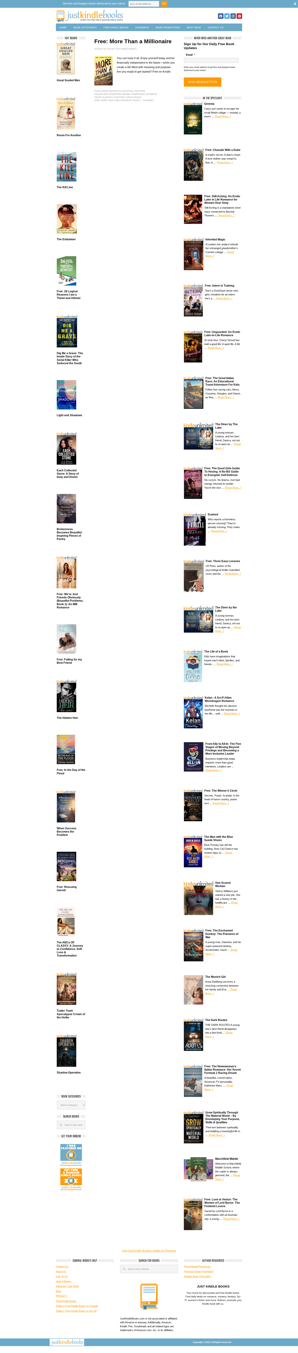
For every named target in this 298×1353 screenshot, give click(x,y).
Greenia (209, 103)
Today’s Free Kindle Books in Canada (77, 1305)
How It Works (63, 1281)
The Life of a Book (216, 651)
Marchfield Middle (226, 1158)
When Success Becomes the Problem (66, 831)
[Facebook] (220, 16)
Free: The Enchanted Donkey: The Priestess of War (221, 934)
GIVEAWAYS (142, 27)
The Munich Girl (215, 976)
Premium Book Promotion (198, 1271)
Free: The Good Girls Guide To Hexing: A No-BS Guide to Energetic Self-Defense (222, 471)
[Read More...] (223, 116)
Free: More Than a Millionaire (133, 41)
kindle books (133, 97)
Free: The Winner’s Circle (220, 790)
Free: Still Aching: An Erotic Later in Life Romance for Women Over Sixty (222, 199)
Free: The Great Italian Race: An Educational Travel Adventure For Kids (222, 381)
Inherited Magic (215, 239)
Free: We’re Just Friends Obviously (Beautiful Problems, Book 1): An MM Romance (70, 601)
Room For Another (69, 135)
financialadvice (103, 97)
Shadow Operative (69, 1072)
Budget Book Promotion (197, 1276)
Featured (139, 91)
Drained (213, 514)
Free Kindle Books (115, 27)
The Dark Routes (216, 1020)
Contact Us (215, 27)
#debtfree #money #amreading (127, 94)
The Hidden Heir (67, 717)
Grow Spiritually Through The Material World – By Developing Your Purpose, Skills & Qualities (222, 1117)
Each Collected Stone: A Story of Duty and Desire (68, 473)
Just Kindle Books (126, 49)
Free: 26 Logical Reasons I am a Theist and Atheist (68, 294)
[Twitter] (227, 16)
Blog (58, 1291)
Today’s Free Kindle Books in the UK (76, 1310)
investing (119, 97)
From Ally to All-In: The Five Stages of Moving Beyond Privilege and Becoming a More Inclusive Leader (223, 748)
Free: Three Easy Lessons (223, 561)
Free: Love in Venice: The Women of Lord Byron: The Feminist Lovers (222, 1202)
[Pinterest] (239, 16)
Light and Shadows (69, 415)
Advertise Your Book (67, 1286)
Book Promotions (168, 27)
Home (63, 27)
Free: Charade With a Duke (222, 149)
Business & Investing (121, 91)
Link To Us (62, 1276)
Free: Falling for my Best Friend (69, 661)
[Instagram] (233, 16)
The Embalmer (66, 239)
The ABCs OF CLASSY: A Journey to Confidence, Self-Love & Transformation (70, 949)
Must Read (194, 27)
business (151, 94)
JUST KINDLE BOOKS (117, 16)
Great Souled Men (68, 80)
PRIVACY (61, 1296)
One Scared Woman (223, 884)
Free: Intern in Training (219, 285)
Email (190, 54)
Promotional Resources (197, 1266)
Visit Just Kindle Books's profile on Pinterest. (149, 1250)
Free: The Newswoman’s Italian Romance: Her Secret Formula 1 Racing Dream (222, 1069)
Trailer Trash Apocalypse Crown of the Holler (71, 1014)
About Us (61, 1271)
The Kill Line (65, 187)
